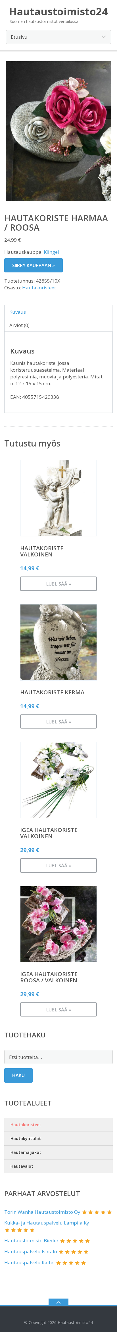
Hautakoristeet (39, 287)
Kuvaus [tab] (17, 312)
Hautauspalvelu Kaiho (29, 1262)
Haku (18, 1075)
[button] (105, 67)
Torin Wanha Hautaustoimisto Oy (42, 1212)
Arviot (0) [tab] (19, 325)
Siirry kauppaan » (33, 265)
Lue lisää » (58, 584)
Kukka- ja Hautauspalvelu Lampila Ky (46, 1222)
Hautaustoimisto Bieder (31, 1240)
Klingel (51, 252)
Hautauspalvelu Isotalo (30, 1251)
